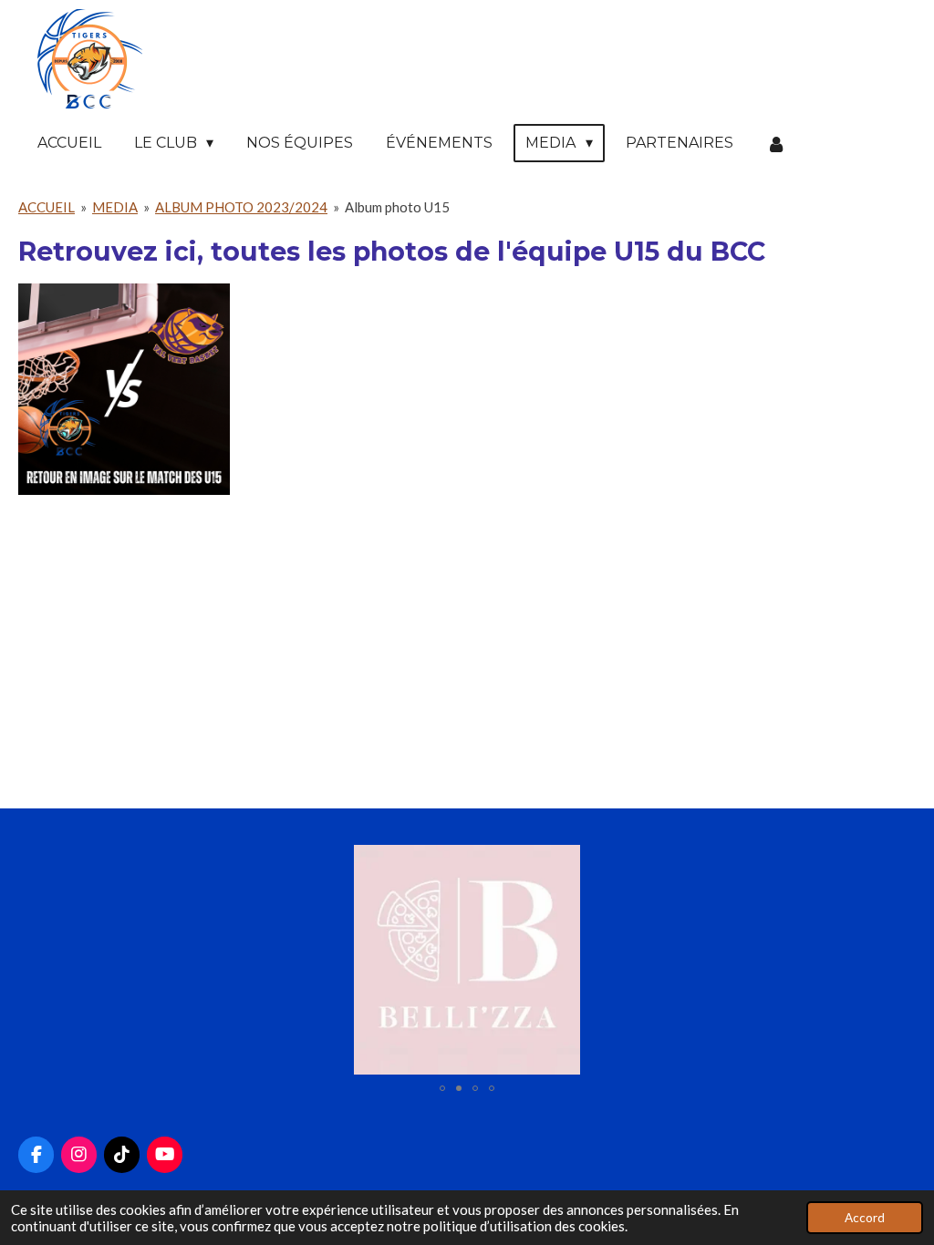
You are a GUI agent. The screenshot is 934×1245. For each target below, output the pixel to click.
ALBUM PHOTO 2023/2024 (241, 207)
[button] (899, 861)
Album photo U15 (397, 207)
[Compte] (776, 143)
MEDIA (115, 207)
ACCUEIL (46, 207)
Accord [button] (865, 1217)
